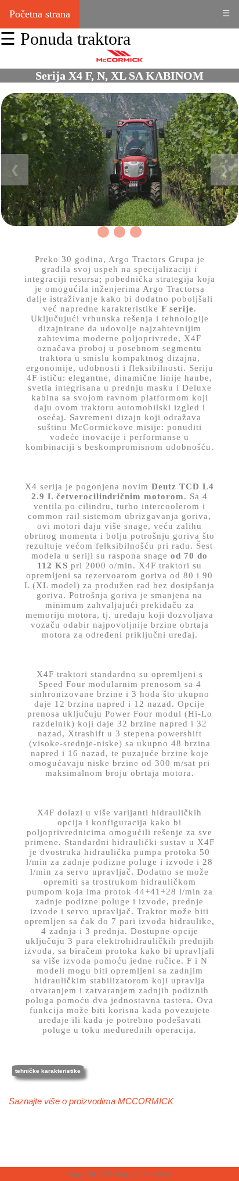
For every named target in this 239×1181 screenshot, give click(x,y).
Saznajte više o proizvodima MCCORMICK (91, 1101)
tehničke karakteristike (48, 1071)
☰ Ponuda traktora (65, 38)
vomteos (160, 1174)
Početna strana (39, 14)
